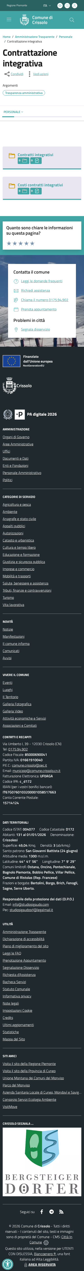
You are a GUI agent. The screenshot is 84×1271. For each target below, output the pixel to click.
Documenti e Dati (15, 458)
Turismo (8, 597)
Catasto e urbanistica (18, 540)
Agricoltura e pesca (17, 504)
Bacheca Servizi (14, 981)
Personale (65, 36)
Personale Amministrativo (22, 472)
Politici (7, 479)
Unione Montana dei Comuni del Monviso (33, 1078)
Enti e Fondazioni (15, 465)
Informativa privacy (17, 996)
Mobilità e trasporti (17, 576)
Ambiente (10, 511)
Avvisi (7, 658)
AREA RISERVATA (42, 1264)
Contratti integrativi (35, 155)
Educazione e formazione (21, 554)
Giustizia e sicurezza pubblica (24, 561)
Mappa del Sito (14, 1039)
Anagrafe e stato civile (19, 518)
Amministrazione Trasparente (34, 36)
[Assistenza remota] (46, 1242)
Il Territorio (10, 696)
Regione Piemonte (17, 5)
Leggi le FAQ (12, 953)
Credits (8, 1017)
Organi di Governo (16, 437)
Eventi (7, 682)
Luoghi (8, 689)
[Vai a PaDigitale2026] (30, 414)
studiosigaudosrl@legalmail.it (31, 909)
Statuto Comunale (16, 989)
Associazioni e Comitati (20, 725)
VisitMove (10, 1106)
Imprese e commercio (18, 569)
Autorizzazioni (13, 533)
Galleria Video (13, 711)
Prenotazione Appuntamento (24, 960)
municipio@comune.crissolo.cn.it (36, 770)
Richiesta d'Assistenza (19, 974)
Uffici (6, 451)
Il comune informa (16, 643)
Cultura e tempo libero (19, 547)
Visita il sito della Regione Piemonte (29, 1063)
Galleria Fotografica (17, 704)
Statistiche (11, 1032)
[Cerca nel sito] (72, 20)
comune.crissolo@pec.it (29, 765)
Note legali (11, 1003)
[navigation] (9, 19)
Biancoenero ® (45, 1253)
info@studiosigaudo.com (31, 904)
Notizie (8, 629)
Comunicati (11, 650)
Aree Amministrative (18, 444)
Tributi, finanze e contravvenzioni (27, 590)
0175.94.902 (18, 749)
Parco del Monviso (16, 1085)
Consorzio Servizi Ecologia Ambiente (29, 1099)
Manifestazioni (13, 636)
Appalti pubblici (14, 526)
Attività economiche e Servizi (24, 718)
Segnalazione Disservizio (21, 967)
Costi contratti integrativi (40, 185)
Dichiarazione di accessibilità (23, 939)
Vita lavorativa (13, 604)
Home (7, 36)
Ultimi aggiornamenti (18, 1024)
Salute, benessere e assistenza (25, 583)
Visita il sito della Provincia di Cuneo (29, 1070)
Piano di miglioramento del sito (25, 946)
